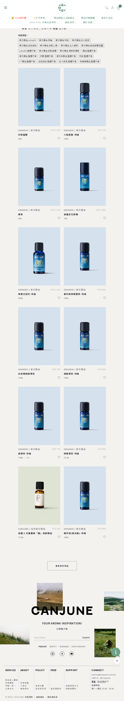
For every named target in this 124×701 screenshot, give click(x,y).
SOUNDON (64, 647)
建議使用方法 (72, 685)
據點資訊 (24, 688)
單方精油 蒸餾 (45, 40)
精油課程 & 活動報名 (64, 17)
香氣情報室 (56, 688)
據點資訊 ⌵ (71, 22)
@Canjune (105, 678)
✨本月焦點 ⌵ (40, 17)
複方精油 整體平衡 (28, 56)
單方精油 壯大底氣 (80, 40)
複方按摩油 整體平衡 (66, 56)
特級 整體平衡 (85, 56)
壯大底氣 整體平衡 (68, 61)
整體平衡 (47, 28)
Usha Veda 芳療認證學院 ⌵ (43, 22)
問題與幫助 (71, 688)
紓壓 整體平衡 (46, 56)
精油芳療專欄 (88, 17)
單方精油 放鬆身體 (47, 50)
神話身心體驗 (11, 680)
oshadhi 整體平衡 (27, 50)
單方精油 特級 (62, 40)
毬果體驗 (9, 682)
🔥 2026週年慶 (18, 17)
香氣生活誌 (107, 17)
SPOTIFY (53, 647)
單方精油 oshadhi (27, 40)
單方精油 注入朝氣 (69, 45)
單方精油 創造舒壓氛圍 (92, 45)
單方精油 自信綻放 (28, 45)
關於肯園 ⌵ (89, 22)
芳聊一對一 (10, 685)
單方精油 (34, 28)
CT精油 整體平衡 (27, 61)
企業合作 (9, 688)
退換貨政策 (41, 688)
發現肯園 (24, 682)
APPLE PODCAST (78, 647)
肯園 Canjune (62, 8)
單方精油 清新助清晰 (69, 50)
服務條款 (40, 697)
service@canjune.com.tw (104, 674)
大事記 (23, 685)
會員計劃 (40, 685)
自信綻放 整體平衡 (47, 61)
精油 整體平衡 (89, 50)
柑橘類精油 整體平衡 (89, 61)
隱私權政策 (52, 697)
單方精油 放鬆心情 (48, 45)
